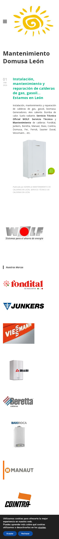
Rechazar (25, 533)
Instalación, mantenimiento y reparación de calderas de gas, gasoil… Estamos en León (34, 88)
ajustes (42, 527)
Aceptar (9, 533)
